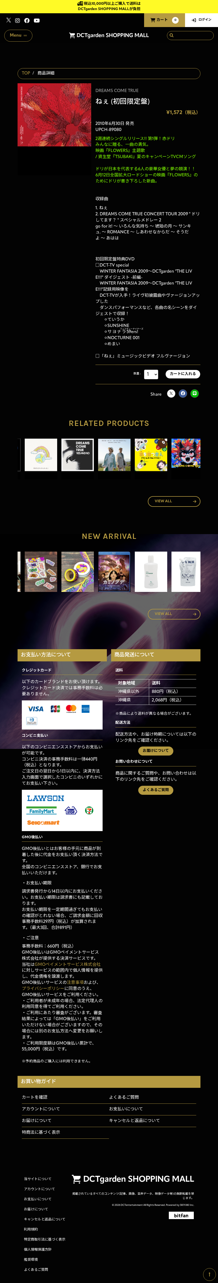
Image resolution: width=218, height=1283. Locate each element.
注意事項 (75, 983)
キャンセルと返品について (134, 1121)
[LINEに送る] (195, 394)
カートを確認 (34, 1098)
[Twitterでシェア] (171, 394)
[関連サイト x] (8, 21)
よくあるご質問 (156, 790)
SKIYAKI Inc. (187, 1205)
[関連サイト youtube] (37, 21)
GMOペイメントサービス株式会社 (68, 965)
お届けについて (156, 751)
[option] (36, 460)
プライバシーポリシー (43, 989)
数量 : (137, 373)
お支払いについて (126, 1109)
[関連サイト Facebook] (27, 21)
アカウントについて (41, 1109)
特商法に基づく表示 (41, 1133)
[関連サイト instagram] (17, 21)
